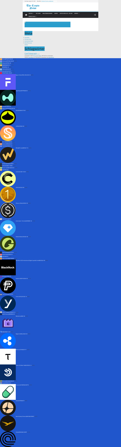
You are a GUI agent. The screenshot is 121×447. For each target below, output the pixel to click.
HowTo (56, 13)
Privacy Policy (32, 16)
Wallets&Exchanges (47, 13)
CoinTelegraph (31, 53)
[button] (33, 13)
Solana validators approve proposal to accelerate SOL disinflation (48, 1)
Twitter (26, 44)
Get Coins (38, 13)
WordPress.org (28, 43)
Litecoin (38, 53)
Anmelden (27, 37)
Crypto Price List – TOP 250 (66, 13)
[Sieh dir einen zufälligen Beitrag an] (94, 14)
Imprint (76, 13)
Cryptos (31, 13)
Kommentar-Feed (29, 41)
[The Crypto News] (26, 14)
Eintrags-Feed (28, 39)
